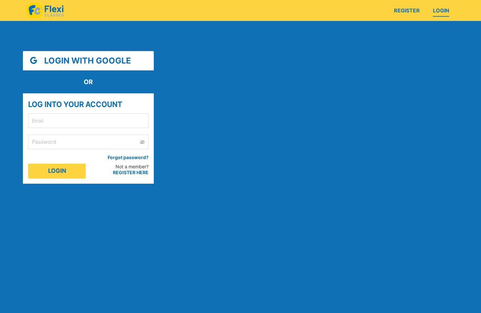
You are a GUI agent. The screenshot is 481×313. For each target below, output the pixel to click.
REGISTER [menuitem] (407, 10)
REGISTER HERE (131, 172)
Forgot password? (128, 157)
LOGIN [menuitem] (441, 10)
